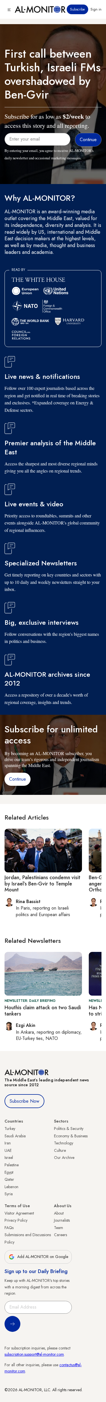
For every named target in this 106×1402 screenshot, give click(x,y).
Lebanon (11, 1187)
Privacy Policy (16, 1220)
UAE (8, 1150)
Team (58, 1227)
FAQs (9, 1227)
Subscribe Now (24, 1101)
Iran (8, 1143)
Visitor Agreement (19, 1213)
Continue (17, 779)
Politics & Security (68, 1128)
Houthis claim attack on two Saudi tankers (43, 1010)
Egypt (9, 1172)
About (59, 1213)
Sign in (95, 9)
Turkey (10, 1128)
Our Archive (64, 1157)
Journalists (62, 1220)
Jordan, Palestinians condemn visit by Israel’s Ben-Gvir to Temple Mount (42, 883)
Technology (63, 1143)
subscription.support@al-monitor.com (34, 1354)
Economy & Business (71, 1136)
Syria (9, 1194)
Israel (9, 1157)
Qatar (9, 1179)
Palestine (12, 1165)
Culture (60, 1150)
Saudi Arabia (15, 1136)
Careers (60, 1235)
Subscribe (77, 9)
